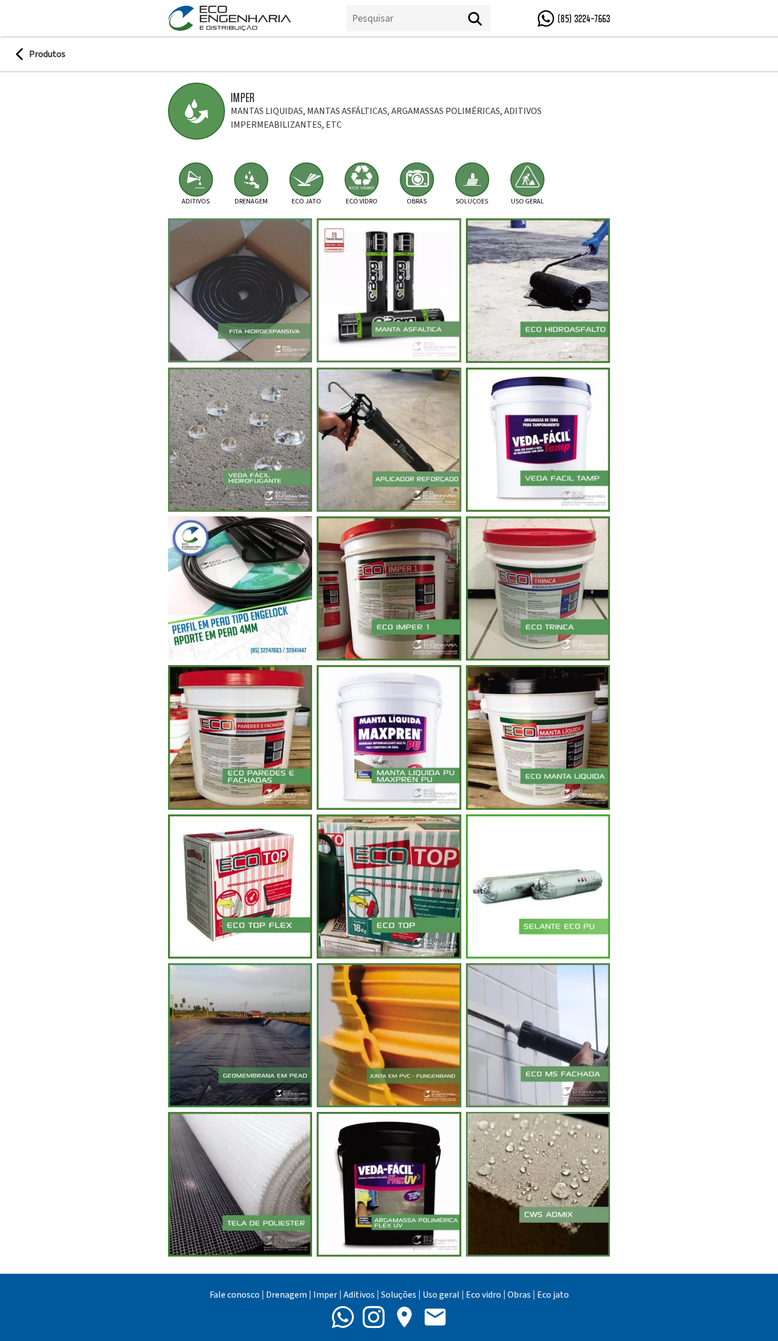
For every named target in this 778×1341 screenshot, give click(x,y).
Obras (519, 1295)
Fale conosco (235, 1295)
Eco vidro (483, 1295)
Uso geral (441, 1295)
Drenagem (286, 1295)
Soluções (398, 1295)
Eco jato (553, 1295)
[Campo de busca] (403, 18)
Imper (325, 1295)
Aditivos (359, 1295)
